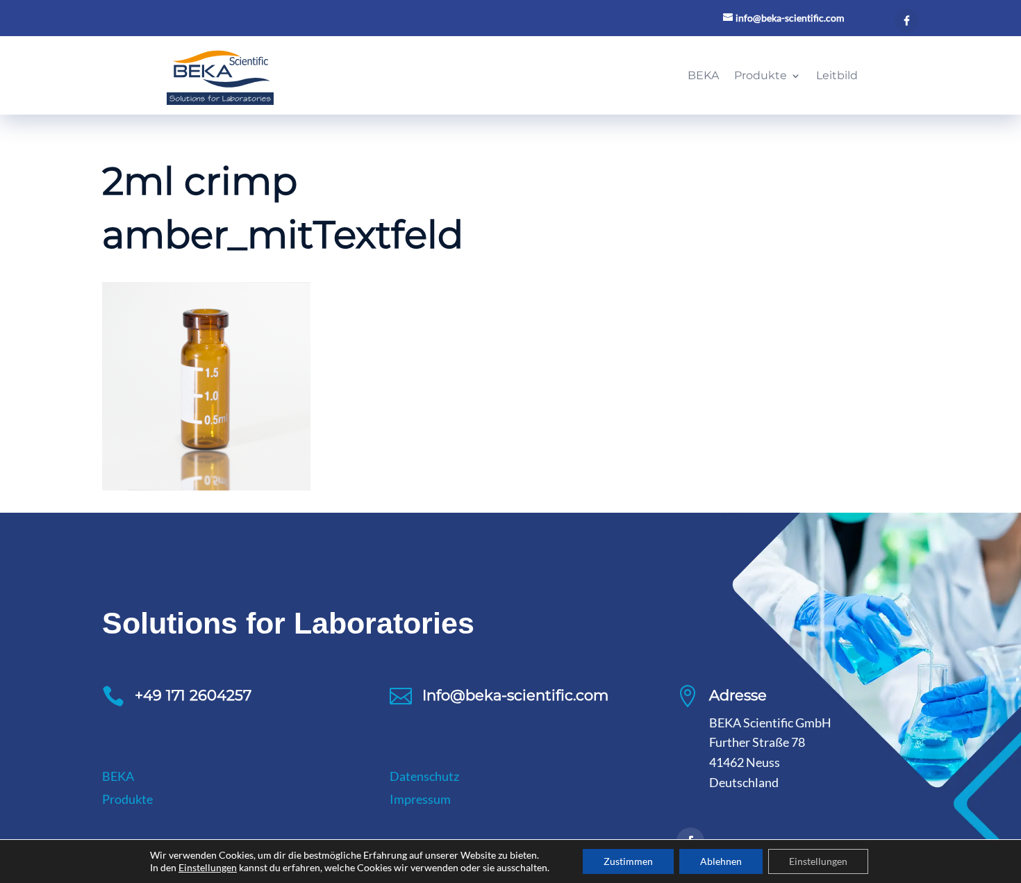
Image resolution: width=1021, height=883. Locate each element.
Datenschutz (424, 776)
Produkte (127, 799)
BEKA (118, 776)
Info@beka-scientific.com (515, 695)
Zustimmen (628, 861)
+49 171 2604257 (193, 695)
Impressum (420, 799)
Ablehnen (721, 861)
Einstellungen (208, 867)
